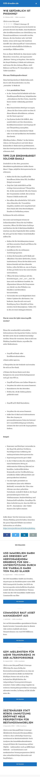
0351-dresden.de (11, 3)
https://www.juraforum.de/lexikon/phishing (19, 528)
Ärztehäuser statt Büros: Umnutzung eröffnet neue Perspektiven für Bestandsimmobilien (18, 716)
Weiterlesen (20, 601)
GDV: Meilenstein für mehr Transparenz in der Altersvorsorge (19, 655)
